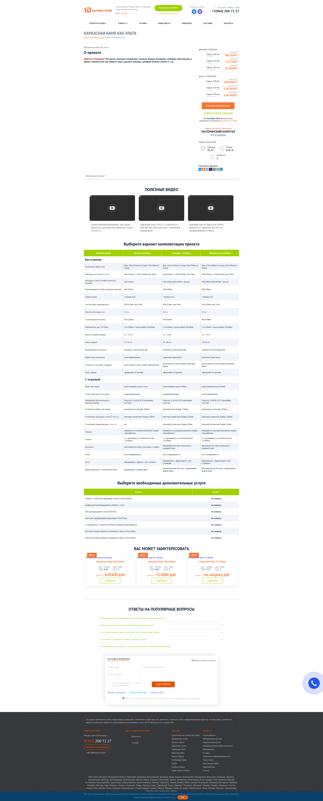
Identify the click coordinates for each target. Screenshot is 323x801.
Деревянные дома (179, 738)
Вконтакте (136, 736)
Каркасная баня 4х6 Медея (161, 561)
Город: (121, 13)
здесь (173, 797)
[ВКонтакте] (199, 169)
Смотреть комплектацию (218, 105)
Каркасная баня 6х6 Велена (110, 561)
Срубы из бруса (178, 767)
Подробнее (110, 580)
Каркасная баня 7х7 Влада (212, 561)
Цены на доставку (211, 763)
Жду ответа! (163, 684)
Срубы (174, 763)
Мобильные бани (179, 760)
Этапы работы (209, 735)
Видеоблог (187, 23)
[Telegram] (207, 169)
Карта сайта (208, 760)
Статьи (206, 770)
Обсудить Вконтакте (116, 692)
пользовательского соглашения (188, 698)
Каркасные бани (179, 749)
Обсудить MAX (157, 692)
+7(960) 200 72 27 (225, 11)
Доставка (208, 23)
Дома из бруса (178, 742)
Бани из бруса (178, 756)
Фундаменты (208, 749)
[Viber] (214, 169)
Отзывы (143, 23)
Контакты (228, 23)
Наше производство (212, 742)
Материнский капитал (212, 738)
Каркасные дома (179, 745)
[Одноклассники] (203, 169)
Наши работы (164, 23)
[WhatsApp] (217, 169)
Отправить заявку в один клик (218, 113)
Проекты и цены (97, 23)
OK (182, 797)
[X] (210, 169)
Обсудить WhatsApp (138, 692)
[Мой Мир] (221, 169)
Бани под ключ (178, 753)
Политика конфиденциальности (217, 756)
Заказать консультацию (97, 747)
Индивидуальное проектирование (218, 745)
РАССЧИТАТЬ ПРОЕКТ (168, 8)
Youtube (135, 742)
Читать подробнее (218, 135)
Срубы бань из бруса (180, 770)
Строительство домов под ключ (186, 735)
